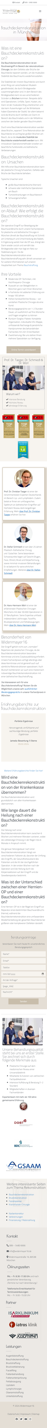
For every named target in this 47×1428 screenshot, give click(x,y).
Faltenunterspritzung (16, 1377)
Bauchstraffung (31, 265)
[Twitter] (21, 1419)
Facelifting (11, 1370)
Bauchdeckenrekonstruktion (21, 1195)
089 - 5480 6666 (30, 2)
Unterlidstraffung (14, 1396)
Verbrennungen (16, 1217)
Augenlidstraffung (15, 1355)
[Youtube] (25, 1419)
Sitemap (35, 1414)
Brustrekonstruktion (18, 1198)
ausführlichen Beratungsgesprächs (19, 690)
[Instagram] (30, 1419)
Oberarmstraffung (15, 1392)
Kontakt (17, 2)
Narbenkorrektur (16, 1213)
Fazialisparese (15, 1201)
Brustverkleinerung (15, 1366)
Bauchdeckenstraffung (17, 1359)
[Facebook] (16, 1419)
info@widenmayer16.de (20, 1251)
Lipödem (10, 1385)
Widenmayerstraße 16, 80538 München (21, 1258)
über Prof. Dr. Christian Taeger (22, 513)
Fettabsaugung (13, 1381)
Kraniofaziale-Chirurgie (19, 1204)
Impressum (25, 1414)
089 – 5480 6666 (17, 1245)
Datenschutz (13, 1414)
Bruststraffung (13, 1363)
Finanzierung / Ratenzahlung (22, 1220)
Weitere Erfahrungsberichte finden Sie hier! (23, 771)
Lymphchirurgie (13, 1389)
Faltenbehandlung (15, 1374)
